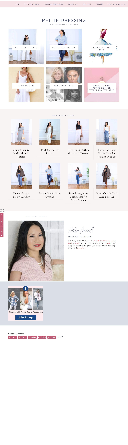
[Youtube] (114, 2)
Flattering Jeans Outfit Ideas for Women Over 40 (106, 153)
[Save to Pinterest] (1, 214)
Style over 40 (26, 86)
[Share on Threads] (1, 228)
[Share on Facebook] (1, 218)
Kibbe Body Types (64, 86)
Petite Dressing (64, 20)
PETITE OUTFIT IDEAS (26, 48)
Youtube (108, 243)
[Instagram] (119, 2)
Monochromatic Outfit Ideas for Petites (21, 153)
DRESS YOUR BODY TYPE (102, 49)
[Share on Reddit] (1, 225)
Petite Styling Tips (64, 48)
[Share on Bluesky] (1, 235)
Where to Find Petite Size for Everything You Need (101, 88)
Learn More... (81, 248)
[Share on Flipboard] (1, 221)
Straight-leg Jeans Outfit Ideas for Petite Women (78, 197)
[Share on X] (1, 231)
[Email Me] (122, 2)
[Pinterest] (117, 2)
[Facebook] (111, 2)
